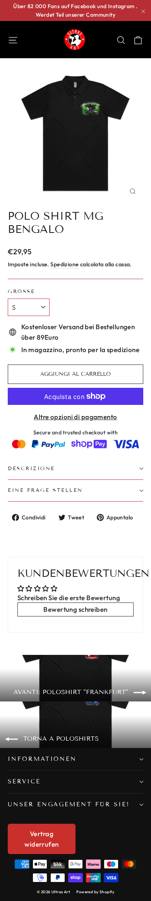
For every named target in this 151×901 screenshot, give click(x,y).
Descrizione (31, 468)
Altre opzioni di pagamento (75, 417)
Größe (21, 292)
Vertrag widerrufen (41, 839)
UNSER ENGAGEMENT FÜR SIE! (69, 804)
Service (24, 781)
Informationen (42, 758)
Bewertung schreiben (75, 609)
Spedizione (64, 264)
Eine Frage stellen (45, 490)
